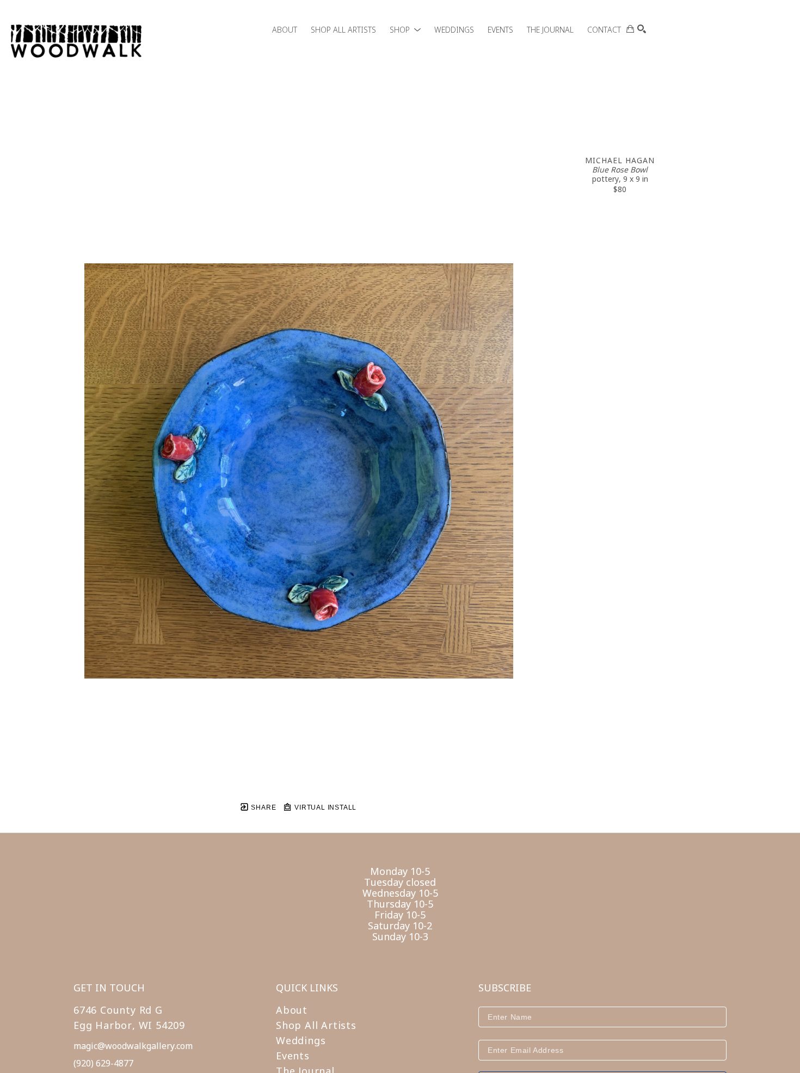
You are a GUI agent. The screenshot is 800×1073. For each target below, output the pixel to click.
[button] (405, 29)
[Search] (641, 28)
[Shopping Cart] (630, 28)
